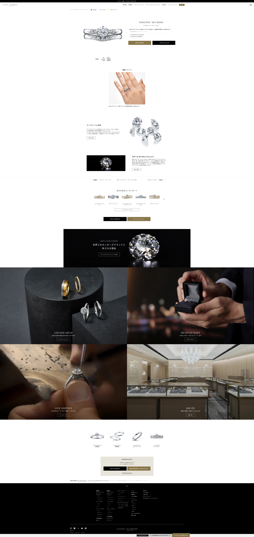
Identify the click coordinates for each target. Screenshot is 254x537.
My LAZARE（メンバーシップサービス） (150, 498)
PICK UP (97, 520)
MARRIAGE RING (136, 36)
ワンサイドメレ (99, 512)
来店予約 (144, 490)
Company (82, 532)
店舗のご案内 (133, 515)
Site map (71, 532)
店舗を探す (164, 4)
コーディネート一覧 (127, 209)
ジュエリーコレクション (139, 4)
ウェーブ (98, 505)
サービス (132, 490)
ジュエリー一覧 (120, 492)
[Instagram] (71, 528)
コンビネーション (100, 499)
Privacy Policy (77, 532)
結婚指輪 (130, 4)
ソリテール (99, 510)
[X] (78, 528)
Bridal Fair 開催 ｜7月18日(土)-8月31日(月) (127, 1)
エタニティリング (110, 518)
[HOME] (127, 530)
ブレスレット (120, 500)
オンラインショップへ (63, 339)
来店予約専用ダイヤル (160, 535)
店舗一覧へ (190, 415)
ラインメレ (99, 516)
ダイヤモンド (134, 507)
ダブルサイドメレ (100, 514)
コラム (132, 502)
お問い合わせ (145, 494)
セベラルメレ (110, 512)
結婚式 (133, 511)
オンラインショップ (172, 4)
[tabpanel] (101, 199)
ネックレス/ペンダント (122, 496)
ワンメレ (109, 510)
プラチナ (104, 9)
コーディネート (109, 520)
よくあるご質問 (134, 496)
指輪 (132, 505)
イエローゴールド (113, 9)
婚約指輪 (125, 4)
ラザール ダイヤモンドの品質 (123, 504)
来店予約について (134, 492)
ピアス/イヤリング (121, 498)
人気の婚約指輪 (99, 518)
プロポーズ (134, 509)
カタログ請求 (145, 492)
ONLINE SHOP (142, 535)
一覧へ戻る (94, 9)
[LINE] (85, 528)
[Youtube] (82, 528)
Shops (71, 530)
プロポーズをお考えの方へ (136, 513)
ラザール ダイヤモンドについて (153, 4)
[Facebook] (74, 528)
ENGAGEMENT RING (137, 34)
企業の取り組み (120, 507)
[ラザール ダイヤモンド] (9, 5)
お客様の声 (133, 494)
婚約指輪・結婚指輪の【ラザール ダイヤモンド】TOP (78, 480)
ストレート (99, 503)
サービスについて (63, 415)
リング (119, 494)
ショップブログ (134, 500)
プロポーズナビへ (190, 339)
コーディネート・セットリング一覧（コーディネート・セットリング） (98, 480)
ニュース (132, 498)
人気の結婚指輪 (109, 516)
